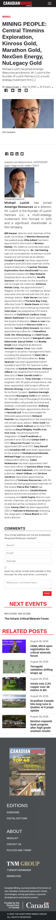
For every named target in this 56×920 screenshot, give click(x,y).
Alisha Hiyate (12, 87)
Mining (6, 16)
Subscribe (13, 812)
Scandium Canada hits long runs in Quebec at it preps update (42, 705)
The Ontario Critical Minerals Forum (26, 618)
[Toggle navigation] (49, 3)
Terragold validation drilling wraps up (41, 669)
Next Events (28, 604)
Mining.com (14, 876)
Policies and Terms (19, 850)
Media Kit (13, 838)
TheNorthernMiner (19, 870)
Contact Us (14, 844)
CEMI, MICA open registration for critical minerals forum (41, 651)
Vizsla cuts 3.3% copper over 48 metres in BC (40, 687)
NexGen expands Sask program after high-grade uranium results (41, 726)
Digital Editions (17, 818)
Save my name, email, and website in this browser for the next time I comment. (27, 573)
